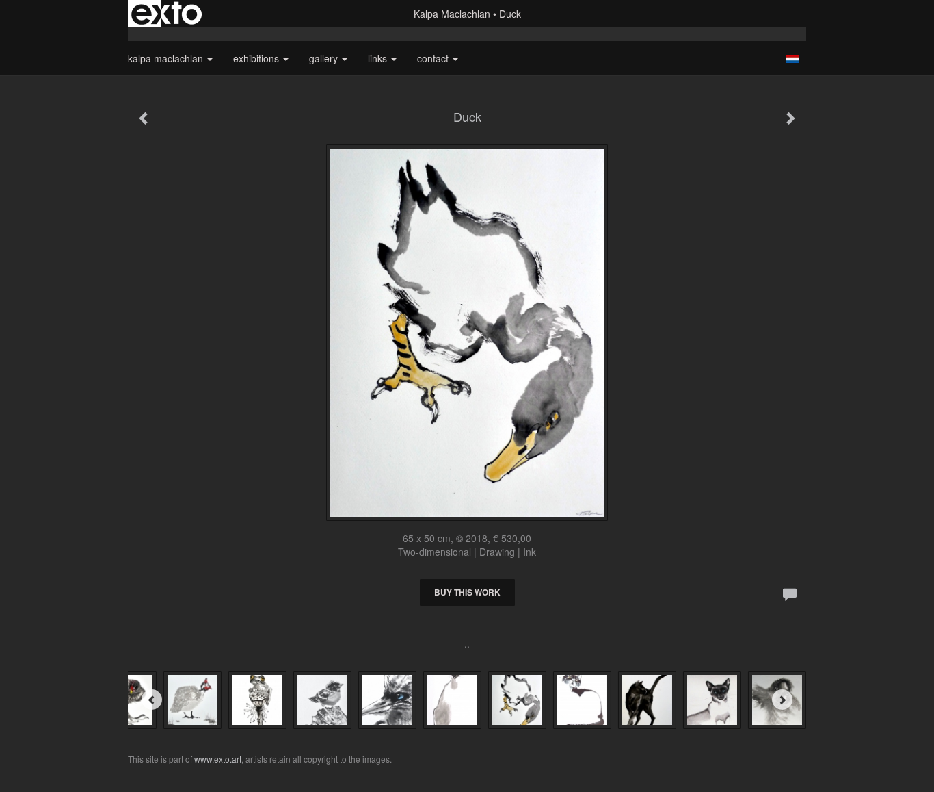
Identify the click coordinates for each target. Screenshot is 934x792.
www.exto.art (217, 759)
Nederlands (792, 59)
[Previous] (152, 699)
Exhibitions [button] (257, 58)
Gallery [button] (325, 58)
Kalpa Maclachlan (452, 14)
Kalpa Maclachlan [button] (167, 58)
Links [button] (379, 58)
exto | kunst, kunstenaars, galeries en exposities (166, 13)
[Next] (782, 699)
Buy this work (467, 592)
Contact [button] (434, 58)
